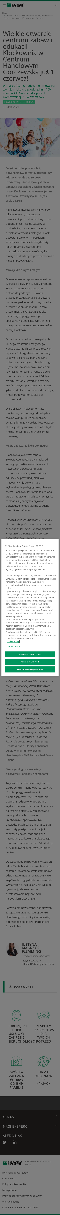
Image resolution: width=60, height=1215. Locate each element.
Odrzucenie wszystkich (30, 662)
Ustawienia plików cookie (30, 654)
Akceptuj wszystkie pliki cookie (30, 669)
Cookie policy (13, 641)
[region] (29, 607)
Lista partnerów (13, 646)
